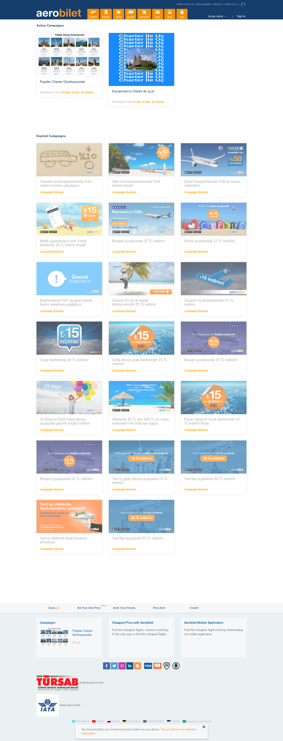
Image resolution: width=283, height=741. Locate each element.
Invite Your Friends (124, 608)
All (76, 642)
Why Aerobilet (203, 4)
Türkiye (100, 721)
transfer (144, 17)
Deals (53, 608)
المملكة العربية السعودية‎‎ (199, 721)
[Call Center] (244, 4)
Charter (194, 608)
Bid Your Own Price (89, 608)
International (82, 721)
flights (93, 17)
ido (182, 17)
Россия (115, 721)
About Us (218, 4)
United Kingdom (155, 721)
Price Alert (159, 608)
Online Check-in (185, 4)
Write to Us (231, 4)
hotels (106, 17)
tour (157, 17)
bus (170, 17)
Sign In (241, 16)
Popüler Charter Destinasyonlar (82, 633)
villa (118, 17)
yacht (130, 17)
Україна (175, 721)
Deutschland (133, 721)
